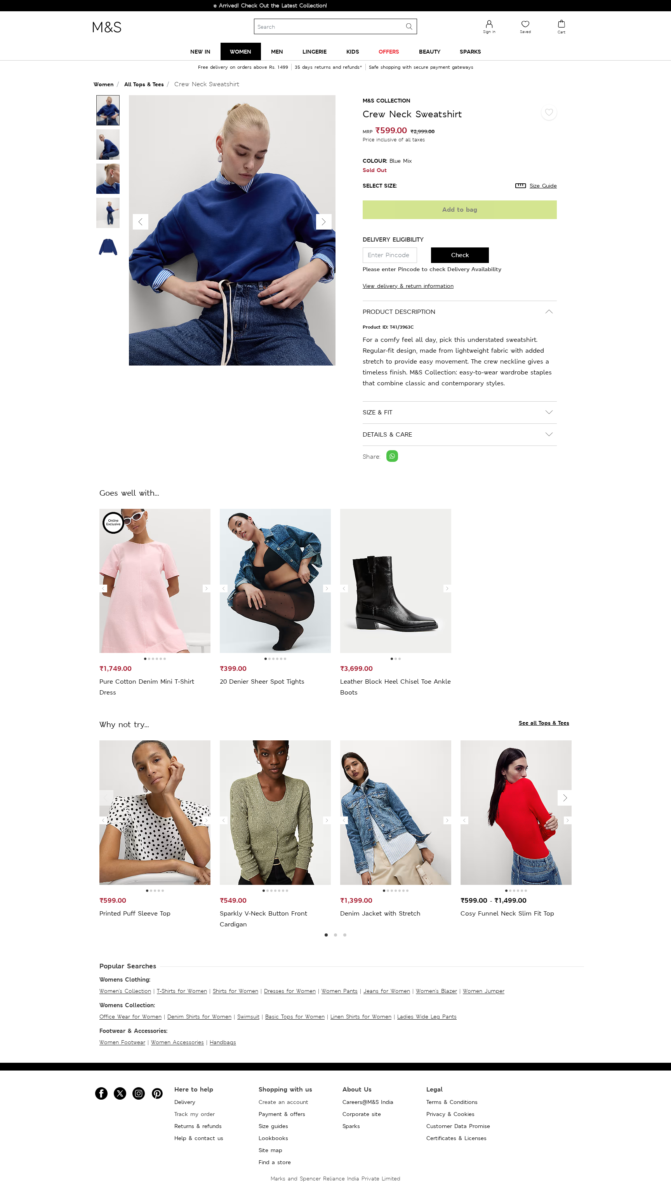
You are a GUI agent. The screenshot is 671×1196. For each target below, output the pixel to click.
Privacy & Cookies (450, 1114)
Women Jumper (483, 990)
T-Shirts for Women (182, 990)
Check (460, 255)
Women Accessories (177, 1042)
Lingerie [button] (314, 51)
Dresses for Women (290, 990)
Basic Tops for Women (295, 1016)
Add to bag (459, 209)
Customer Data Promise (458, 1126)
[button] (324, 222)
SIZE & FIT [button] (377, 412)
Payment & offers (282, 1114)
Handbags (223, 1042)
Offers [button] (389, 51)
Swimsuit (248, 1016)
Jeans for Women (386, 990)
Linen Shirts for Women (360, 1016)
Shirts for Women (235, 990)
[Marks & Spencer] (106, 34)
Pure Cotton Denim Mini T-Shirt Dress (146, 686)
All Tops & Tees (144, 84)
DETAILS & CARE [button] (387, 434)
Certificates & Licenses (456, 1138)
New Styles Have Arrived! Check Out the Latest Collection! (216, 5)
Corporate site (361, 1114)
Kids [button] (352, 51)
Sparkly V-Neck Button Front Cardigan (263, 918)
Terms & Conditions (452, 1102)
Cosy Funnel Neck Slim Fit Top (507, 913)
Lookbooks (273, 1138)
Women (104, 84)
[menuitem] (200, 51)
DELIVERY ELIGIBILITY (393, 239)
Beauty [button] (429, 51)
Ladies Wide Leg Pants (427, 1016)
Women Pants (340, 990)
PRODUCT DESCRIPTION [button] (399, 312)
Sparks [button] (470, 51)
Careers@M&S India (367, 1102)
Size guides (273, 1126)
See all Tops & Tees (544, 722)
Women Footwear (122, 1042)
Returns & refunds (198, 1126)
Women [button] (240, 51)
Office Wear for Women (130, 1016)
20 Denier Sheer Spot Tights (262, 681)
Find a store (275, 1162)
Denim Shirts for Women (199, 1016)
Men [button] (277, 51)
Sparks (351, 1126)
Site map (270, 1150)
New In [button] (200, 51)
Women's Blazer (436, 990)
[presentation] (103, 588)
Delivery (184, 1102)
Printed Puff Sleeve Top (134, 913)
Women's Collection (125, 990)
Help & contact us (198, 1138)
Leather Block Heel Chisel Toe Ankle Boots (395, 686)
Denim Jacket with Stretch (380, 913)
